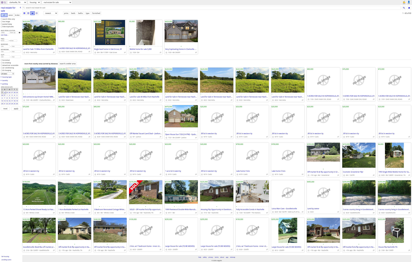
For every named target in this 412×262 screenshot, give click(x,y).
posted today (7, 24)
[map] (37, 13)
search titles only (9, 19)
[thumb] (28, 13)
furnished (6, 60)
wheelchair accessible (10, 65)
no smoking (7, 63)
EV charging (7, 70)
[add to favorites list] (24, 52)
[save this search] (409, 8)
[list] (24, 13)
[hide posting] (54, 52)
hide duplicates (8, 27)
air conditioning (8, 68)
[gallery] (32, 13)
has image (6, 21)
